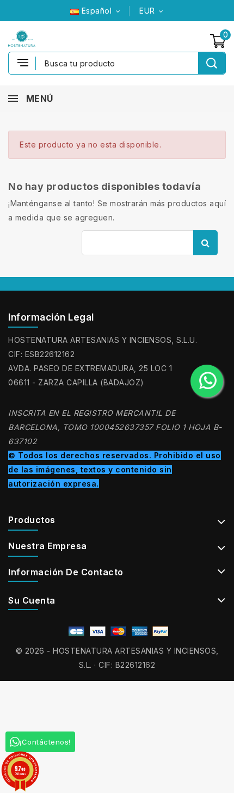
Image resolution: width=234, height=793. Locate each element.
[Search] (211, 63)
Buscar (205, 242)
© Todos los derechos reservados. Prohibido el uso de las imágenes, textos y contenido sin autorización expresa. (114, 469)
